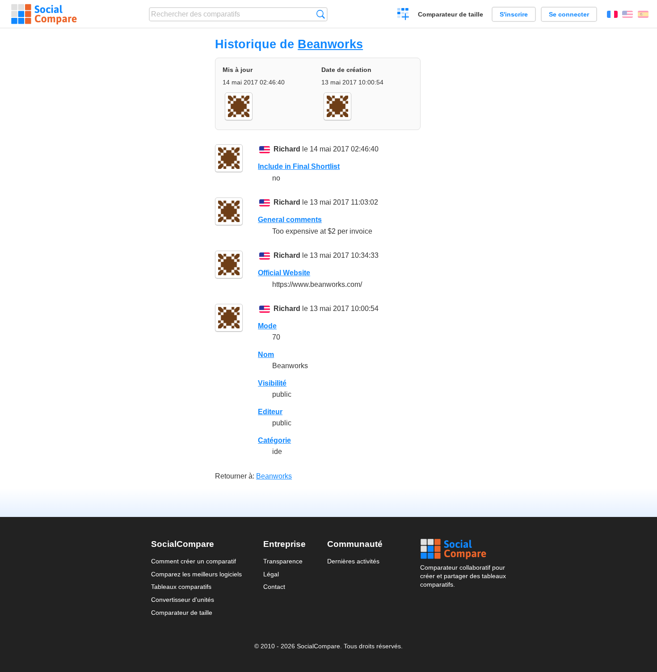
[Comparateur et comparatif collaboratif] (44, 14)
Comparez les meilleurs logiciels (196, 574)
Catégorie (274, 440)
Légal (271, 574)
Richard (287, 149)
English (627, 14)
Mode (267, 326)
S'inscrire (514, 14)
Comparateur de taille (450, 14)
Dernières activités (353, 561)
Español (643, 14)
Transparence (283, 561)
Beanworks (330, 44)
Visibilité (272, 383)
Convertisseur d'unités (182, 599)
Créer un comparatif (403, 15)
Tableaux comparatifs (181, 586)
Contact (274, 586)
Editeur (270, 412)
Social (463, 549)
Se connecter (569, 14)
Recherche (320, 14)
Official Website (284, 273)
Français (612, 14)
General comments (290, 219)
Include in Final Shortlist (299, 166)
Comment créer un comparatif (193, 561)
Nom (266, 354)
